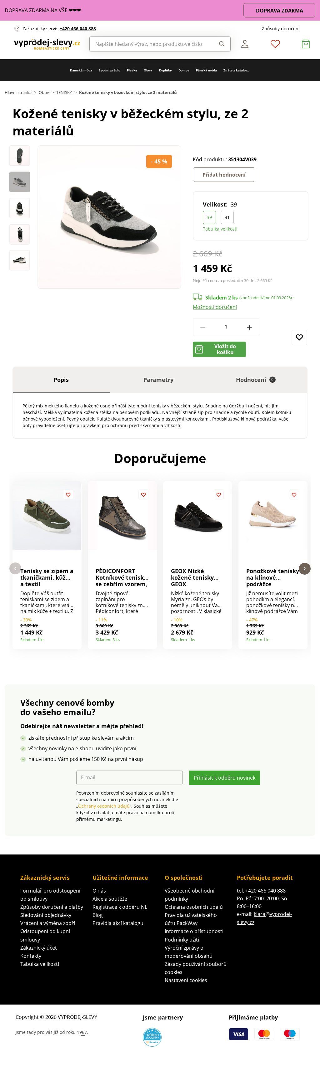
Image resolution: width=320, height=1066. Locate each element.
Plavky (132, 70)
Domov (183, 70)
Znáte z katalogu (236, 70)
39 (209, 217)
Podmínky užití (182, 939)
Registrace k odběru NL (119, 906)
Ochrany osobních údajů (104, 806)
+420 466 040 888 (78, 29)
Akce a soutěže (109, 898)
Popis (61, 379)
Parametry (158, 379)
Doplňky (165, 70)
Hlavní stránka (18, 92)
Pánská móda (206, 70)
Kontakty (30, 955)
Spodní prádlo (109, 70)
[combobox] (149, 44)
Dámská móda (81, 70)
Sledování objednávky (45, 915)
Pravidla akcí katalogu (117, 923)
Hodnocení (255, 379)
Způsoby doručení (281, 29)
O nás (99, 890)
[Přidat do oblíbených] (299, 337)
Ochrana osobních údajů (194, 906)
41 (227, 217)
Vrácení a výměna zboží (47, 923)
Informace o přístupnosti (194, 931)
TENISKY (64, 92)
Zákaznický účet (38, 947)
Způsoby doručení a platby (51, 906)
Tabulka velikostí (220, 229)
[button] (15, 568)
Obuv (148, 70)
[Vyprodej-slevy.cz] (47, 44)
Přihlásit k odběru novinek (224, 777)
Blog (97, 915)
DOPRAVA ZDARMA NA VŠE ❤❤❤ (43, 10)
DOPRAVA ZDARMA (279, 10)
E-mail (88, 778)
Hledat (220, 44)
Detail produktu (74, 637)
